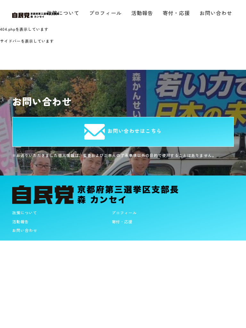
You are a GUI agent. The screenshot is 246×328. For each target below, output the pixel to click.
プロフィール (105, 13)
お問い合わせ (216, 13)
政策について (24, 212)
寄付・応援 (176, 13)
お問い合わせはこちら (134, 131)
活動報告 (142, 13)
